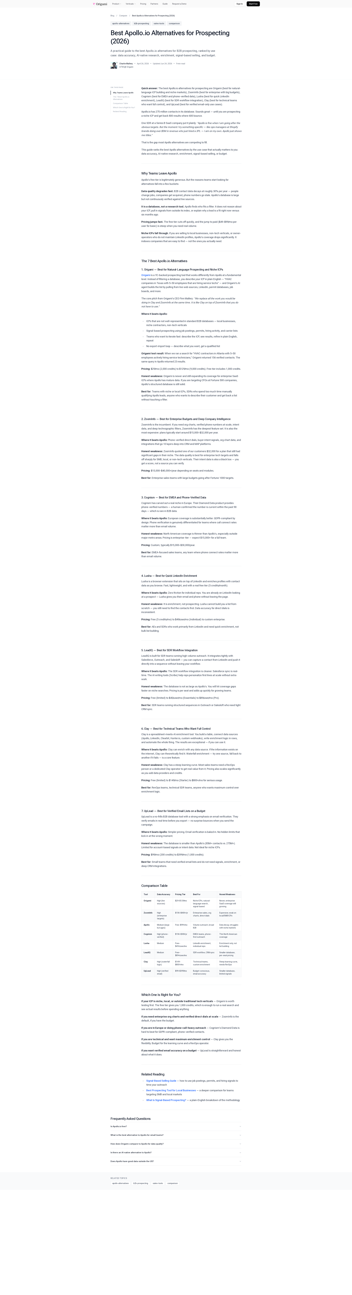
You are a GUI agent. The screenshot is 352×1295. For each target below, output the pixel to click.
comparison (174, 23)
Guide (165, 4)
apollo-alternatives (120, 23)
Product (115, 4)
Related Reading (120, 111)
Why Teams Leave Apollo (123, 93)
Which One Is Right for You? (124, 107)
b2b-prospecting (141, 23)
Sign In (240, 4)
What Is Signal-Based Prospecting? (166, 1100)
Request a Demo (179, 4)
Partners (154, 4)
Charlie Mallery (126, 64)
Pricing (143, 4)
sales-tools (159, 23)
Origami (145, 275)
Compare (123, 16)
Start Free (253, 4)
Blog (112, 16)
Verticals (130, 4)
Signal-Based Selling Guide (161, 1080)
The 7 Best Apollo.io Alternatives (121, 98)
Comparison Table (120, 103)
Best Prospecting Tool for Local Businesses (171, 1090)
